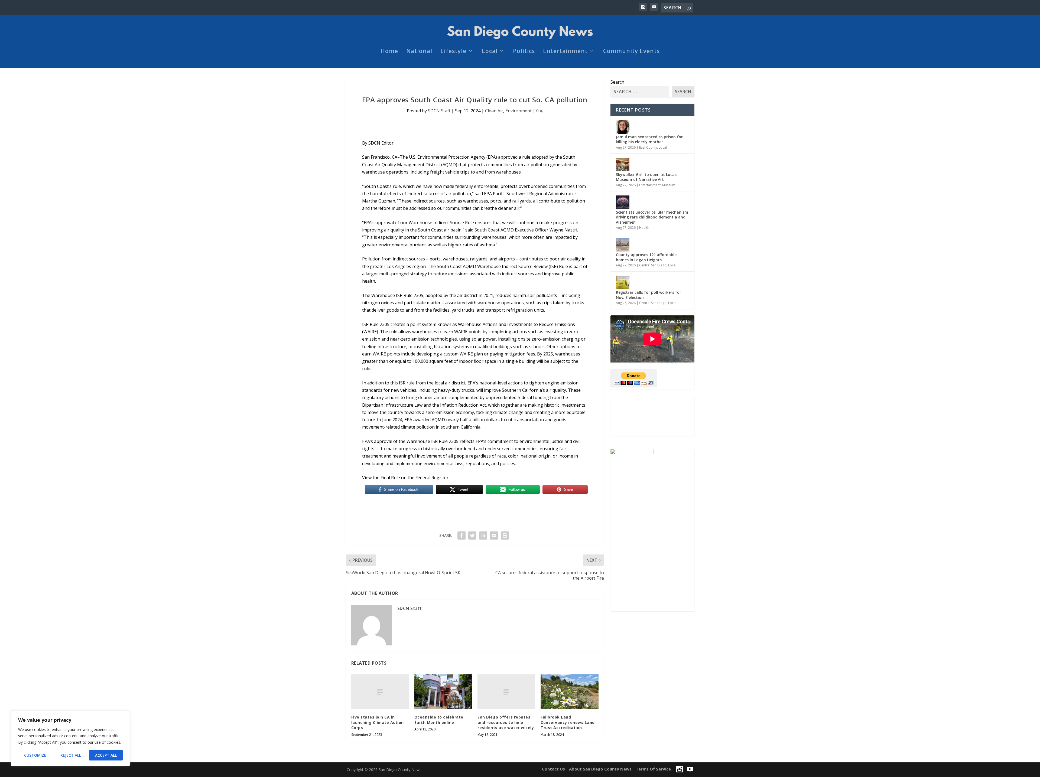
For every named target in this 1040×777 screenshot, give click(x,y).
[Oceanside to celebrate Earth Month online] (443, 691)
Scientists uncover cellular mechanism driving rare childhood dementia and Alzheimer (652, 217)
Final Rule (390, 478)
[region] (70, 738)
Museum (668, 185)
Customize (35, 755)
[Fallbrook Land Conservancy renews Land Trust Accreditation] (569, 691)
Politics (524, 52)
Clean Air (494, 111)
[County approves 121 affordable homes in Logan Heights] (622, 245)
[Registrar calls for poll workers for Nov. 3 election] (622, 282)
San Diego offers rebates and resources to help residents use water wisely (505, 722)
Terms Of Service (653, 769)
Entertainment (565, 52)
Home (389, 52)
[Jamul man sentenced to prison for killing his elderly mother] (622, 127)
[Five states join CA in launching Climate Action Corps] (380, 691)
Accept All (106, 755)
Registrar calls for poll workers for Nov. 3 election (648, 295)
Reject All (70, 755)
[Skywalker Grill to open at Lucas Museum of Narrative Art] (622, 164)
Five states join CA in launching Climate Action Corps (377, 722)
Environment (518, 111)
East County (648, 147)
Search (617, 82)
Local (490, 52)
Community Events (631, 52)
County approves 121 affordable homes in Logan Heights (646, 257)
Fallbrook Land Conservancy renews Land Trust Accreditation (568, 722)
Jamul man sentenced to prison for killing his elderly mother (649, 139)
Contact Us (553, 769)
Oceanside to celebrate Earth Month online (438, 719)
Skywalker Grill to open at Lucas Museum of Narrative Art (646, 177)
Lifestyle (453, 52)
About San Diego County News (600, 769)
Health (644, 227)
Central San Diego (653, 265)
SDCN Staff (439, 111)
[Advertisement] (652, 416)
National (419, 52)
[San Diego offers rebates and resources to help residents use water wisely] (506, 691)
